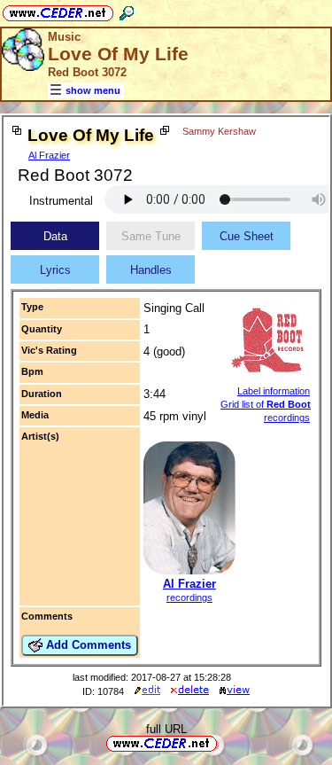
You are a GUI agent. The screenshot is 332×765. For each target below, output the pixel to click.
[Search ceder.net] (127, 10)
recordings (189, 597)
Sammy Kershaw (219, 131)
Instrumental (61, 200)
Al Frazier (49, 155)
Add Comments (86, 645)
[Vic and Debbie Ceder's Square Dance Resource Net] (58, 10)
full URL (166, 729)
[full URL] (224, 742)
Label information (273, 391)
